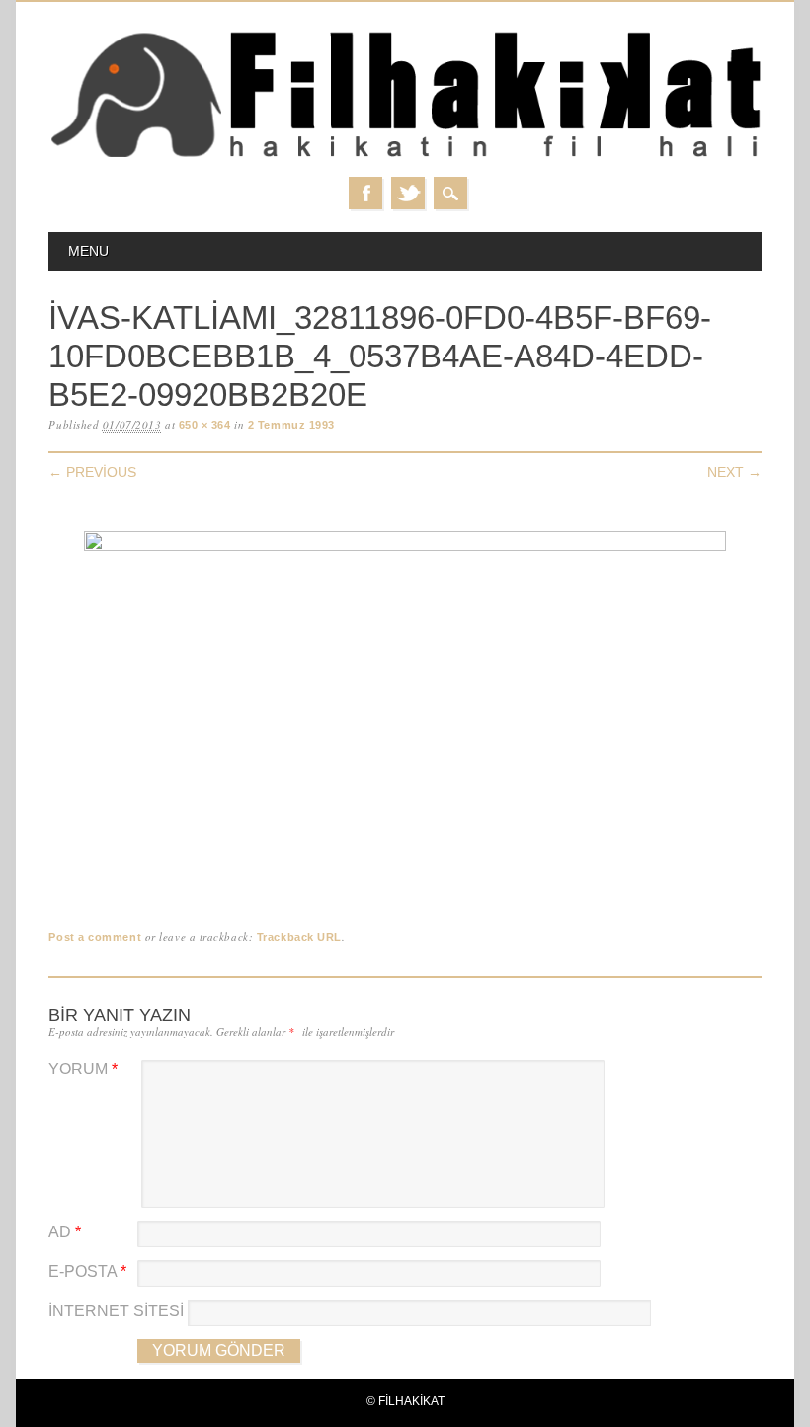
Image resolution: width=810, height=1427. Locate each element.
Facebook (365, 193)
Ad (64, 1232)
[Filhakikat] (404, 156)
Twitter (408, 193)
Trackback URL (299, 937)
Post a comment (94, 937)
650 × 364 (205, 425)
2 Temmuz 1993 (291, 425)
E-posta (87, 1271)
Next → (734, 472)
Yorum (83, 1069)
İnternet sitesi (116, 1311)
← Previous (92, 472)
